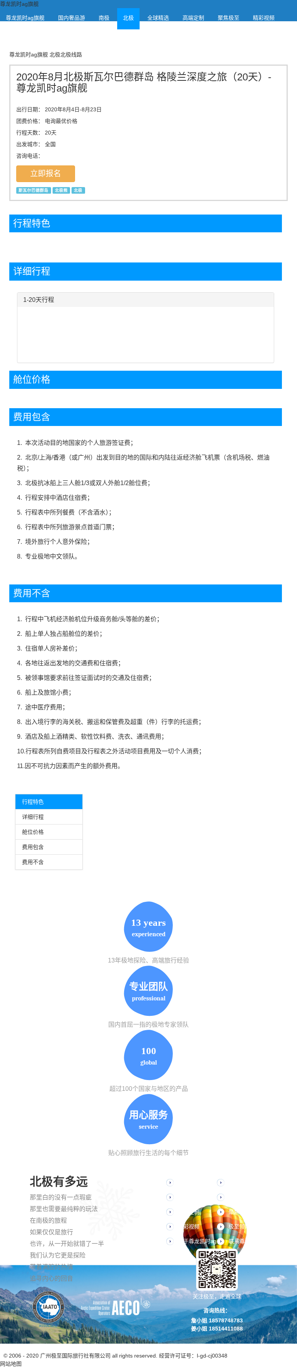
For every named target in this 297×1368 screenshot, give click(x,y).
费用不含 (33, 862)
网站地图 (11, 1364)
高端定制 (193, 18)
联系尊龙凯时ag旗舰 (129, 39)
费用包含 (33, 847)
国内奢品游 (71, 18)
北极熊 (61, 190)
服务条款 (73, 1347)
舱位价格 (33, 832)
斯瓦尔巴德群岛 (33, 190)
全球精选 (158, 18)
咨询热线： (216, 1310)
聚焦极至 (228, 18)
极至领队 (16, 39)
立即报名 (45, 173)
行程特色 (33, 802)
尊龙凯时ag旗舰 (19, 4)
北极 (128, 18)
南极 (104, 18)
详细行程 (33, 817)
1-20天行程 (38, 299)
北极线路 (71, 54)
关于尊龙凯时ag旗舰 (65, 39)
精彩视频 (264, 18)
